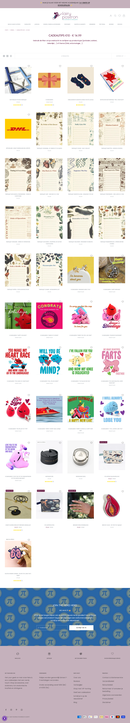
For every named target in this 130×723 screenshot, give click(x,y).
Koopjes (111, 24)
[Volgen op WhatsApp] (22, 710)
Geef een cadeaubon (82, 692)
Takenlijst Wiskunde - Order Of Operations (18, 242)
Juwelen (37, 24)
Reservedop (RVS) (80, 476)
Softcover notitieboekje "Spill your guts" (112, 100)
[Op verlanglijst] (28, 66)
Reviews (120, 24)
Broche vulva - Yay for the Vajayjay (112, 525)
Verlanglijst (78, 685)
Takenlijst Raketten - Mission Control (112, 148)
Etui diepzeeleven (49, 525)
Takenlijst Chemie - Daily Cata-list (81, 148)
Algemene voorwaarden (112, 695)
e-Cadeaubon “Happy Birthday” (111, 289)
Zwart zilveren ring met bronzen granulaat (18, 525)
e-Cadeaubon (49, 100)
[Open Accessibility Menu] (4, 718)
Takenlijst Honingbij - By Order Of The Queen (49, 148)
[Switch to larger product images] (4, 56)
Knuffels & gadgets (79, 24)
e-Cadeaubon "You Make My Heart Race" (18, 381)
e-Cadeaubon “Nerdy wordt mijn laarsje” (49, 429)
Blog (75, 702)
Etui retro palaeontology (112, 476)
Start (6, 30)
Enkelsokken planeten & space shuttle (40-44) (80, 100)
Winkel (12, 30)
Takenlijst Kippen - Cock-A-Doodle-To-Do (18, 289)
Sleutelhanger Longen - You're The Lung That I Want (18, 574)
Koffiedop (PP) (49, 476)
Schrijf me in (81, 628)
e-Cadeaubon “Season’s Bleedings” (112, 335)
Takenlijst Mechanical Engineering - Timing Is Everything (18, 195)
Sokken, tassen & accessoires (51, 24)
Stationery (67, 24)
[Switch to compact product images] (11, 56)
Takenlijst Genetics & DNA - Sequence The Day (80, 194)
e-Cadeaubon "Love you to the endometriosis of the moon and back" (18, 477)
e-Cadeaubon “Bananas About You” (81, 289)
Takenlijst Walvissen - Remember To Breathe (81, 242)
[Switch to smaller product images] (7, 56)
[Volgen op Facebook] (6, 710)
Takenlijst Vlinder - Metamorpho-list (49, 289)
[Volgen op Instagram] (11, 710)
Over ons (77, 677)
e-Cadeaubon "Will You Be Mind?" (49, 381)
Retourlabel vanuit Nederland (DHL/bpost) (18, 148)
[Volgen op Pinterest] (16, 710)
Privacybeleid (107, 699)
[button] (17, 105)
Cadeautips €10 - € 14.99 (23, 30)
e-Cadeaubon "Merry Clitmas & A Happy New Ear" (80, 429)
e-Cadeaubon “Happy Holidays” (18, 335)
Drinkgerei (92, 24)
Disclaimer (106, 702)
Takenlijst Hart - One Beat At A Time (49, 194)
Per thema (102, 24)
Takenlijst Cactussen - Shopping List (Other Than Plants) (49, 242)
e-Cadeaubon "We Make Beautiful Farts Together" (112, 382)
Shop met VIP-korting (82, 688)
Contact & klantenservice (112, 677)
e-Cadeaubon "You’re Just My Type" (18, 429)
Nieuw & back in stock (14, 24)
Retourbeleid (107, 685)
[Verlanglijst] (120, 16)
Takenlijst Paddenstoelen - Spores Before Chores (112, 242)
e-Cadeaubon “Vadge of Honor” (49, 335)
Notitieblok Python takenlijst (18, 100)
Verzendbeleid (108, 681)
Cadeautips (27, 24)
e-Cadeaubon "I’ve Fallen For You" (80, 381)
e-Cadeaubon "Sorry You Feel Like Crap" (81, 335)
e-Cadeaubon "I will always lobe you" (112, 429)
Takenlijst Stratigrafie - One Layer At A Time (112, 194)
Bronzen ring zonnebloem (80, 525)
